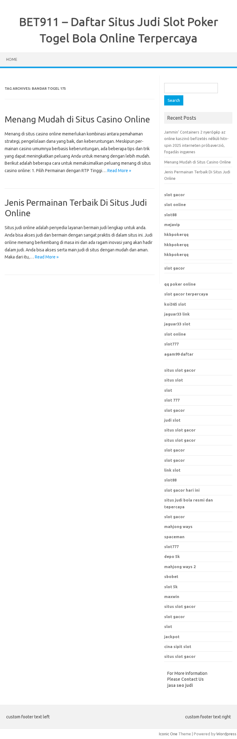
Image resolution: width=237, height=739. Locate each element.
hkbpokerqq (176, 234)
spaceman (174, 537)
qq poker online (180, 284)
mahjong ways (178, 526)
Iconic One (168, 734)
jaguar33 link (177, 314)
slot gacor (174, 194)
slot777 (171, 344)
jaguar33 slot (177, 324)
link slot (172, 470)
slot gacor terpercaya (186, 294)
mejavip (172, 224)
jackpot (172, 636)
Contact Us (192, 679)
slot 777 (172, 400)
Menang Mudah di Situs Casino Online (77, 119)
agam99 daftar (178, 354)
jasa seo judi (180, 685)
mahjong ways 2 (180, 566)
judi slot (172, 420)
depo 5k (172, 556)
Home (11, 59)
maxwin (171, 596)
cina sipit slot (177, 646)
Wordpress (226, 734)
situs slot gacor (180, 370)
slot (168, 390)
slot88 (170, 215)
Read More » (119, 170)
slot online (175, 204)
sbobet (171, 576)
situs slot (173, 380)
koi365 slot (175, 304)
